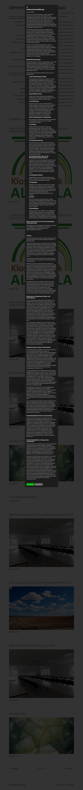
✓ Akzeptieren (30, 484)
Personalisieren (38, 484)
